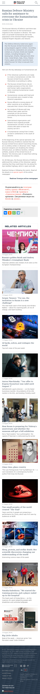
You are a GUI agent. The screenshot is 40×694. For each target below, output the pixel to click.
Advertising (6, 673)
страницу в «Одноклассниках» (16, 193)
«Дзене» (16, 199)
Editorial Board (8, 670)
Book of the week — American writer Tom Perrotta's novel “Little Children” (17, 637)
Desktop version (8, 686)
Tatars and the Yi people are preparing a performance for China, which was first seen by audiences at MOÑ (19, 511)
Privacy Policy (7, 678)
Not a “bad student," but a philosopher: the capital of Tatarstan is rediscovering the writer (19, 431)
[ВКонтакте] (5, 213)
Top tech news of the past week (18, 345)
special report (18, 172)
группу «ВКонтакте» (20, 189)
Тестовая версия (8, 688)
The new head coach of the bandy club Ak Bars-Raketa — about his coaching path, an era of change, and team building (19, 304)
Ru (22, 670)
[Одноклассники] (9, 213)
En (25, 670)
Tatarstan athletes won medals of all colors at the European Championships (19, 261)
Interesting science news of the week (19, 553)
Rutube (8, 199)
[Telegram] (18, 213)
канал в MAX (10, 192)
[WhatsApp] (14, 213)
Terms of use (6, 676)
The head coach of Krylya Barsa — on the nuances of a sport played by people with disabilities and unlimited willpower (19, 596)
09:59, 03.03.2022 (7, 24)
